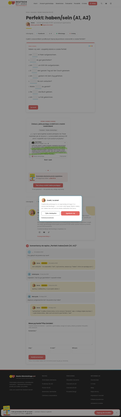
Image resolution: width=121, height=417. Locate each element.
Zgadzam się (70, 213)
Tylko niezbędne (50, 213)
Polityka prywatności (47, 218)
